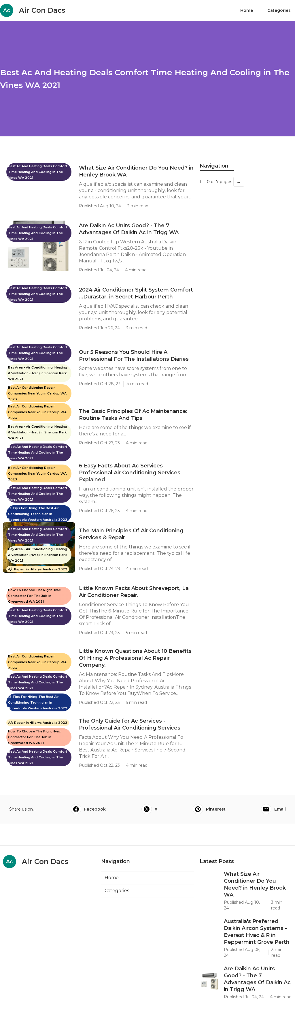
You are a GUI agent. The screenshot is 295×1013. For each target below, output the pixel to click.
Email (280, 809)
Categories (279, 10)
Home (246, 10)
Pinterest (216, 809)
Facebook (95, 809)
